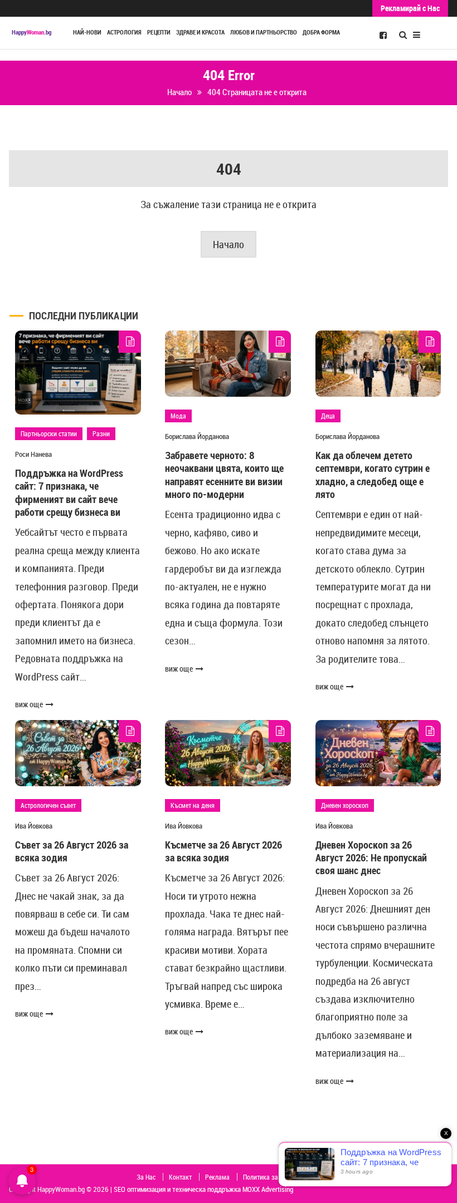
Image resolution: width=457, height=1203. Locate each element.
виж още (29, 704)
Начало (228, 244)
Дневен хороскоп (344, 805)
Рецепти (159, 32)
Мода (178, 415)
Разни (101, 433)
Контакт (180, 1177)
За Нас (146, 1177)
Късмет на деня (193, 805)
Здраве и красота (200, 32)
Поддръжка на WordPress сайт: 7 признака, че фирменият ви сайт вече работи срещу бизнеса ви (69, 492)
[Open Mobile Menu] (416, 33)
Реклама (217, 1177)
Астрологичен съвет (48, 805)
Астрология (124, 32)
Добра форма (321, 32)
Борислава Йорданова (197, 436)
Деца (328, 415)
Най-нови (87, 32)
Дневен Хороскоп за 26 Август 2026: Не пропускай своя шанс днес (371, 857)
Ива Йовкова (33, 826)
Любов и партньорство (263, 32)
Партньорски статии (49, 433)
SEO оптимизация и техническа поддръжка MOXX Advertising (203, 1189)
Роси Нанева (33, 454)
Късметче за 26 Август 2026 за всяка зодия (223, 851)
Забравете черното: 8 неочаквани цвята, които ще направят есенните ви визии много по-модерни (224, 474)
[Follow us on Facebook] (383, 34)
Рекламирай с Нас (410, 8)
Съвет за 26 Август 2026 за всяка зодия (71, 851)
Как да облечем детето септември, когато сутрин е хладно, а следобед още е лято (372, 474)
